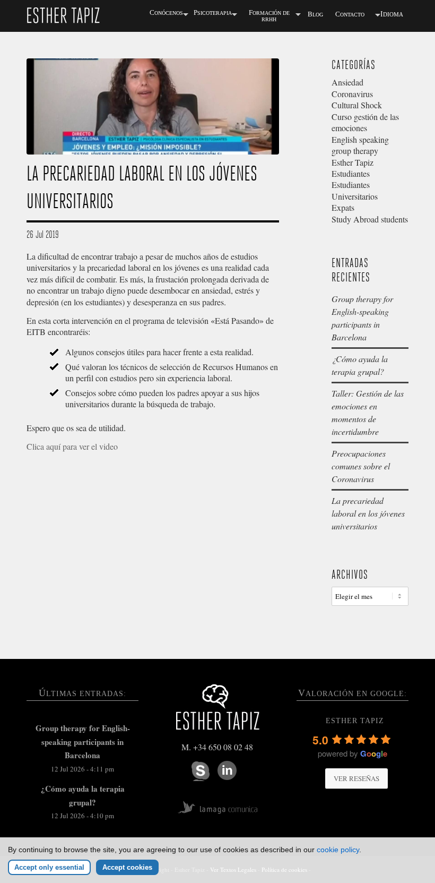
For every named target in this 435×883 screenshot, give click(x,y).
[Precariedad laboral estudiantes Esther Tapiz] (153, 106)
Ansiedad (347, 82)
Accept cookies (127, 867)
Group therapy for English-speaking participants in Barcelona (83, 741)
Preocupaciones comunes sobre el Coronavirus (361, 466)
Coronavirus (352, 93)
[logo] (63, 14)
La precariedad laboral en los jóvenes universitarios (368, 513)
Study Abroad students (370, 219)
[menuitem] (166, 14)
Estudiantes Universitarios (355, 190)
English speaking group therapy (360, 145)
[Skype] (201, 771)
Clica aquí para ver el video (72, 446)
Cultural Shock (357, 104)
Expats (343, 207)
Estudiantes (351, 173)
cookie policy (338, 849)
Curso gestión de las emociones (365, 122)
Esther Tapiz (352, 162)
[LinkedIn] (227, 770)
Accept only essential (49, 867)
